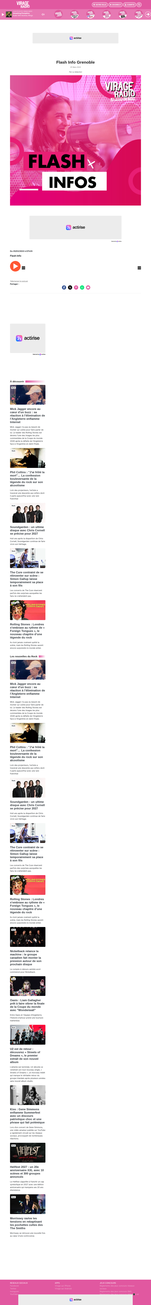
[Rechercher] (139, 4)
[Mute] (43, 14)
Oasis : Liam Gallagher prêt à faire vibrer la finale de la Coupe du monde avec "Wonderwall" (27, 1005)
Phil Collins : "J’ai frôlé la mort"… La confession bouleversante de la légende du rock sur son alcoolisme (27, 479)
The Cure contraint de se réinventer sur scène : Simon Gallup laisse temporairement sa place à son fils (26, 579)
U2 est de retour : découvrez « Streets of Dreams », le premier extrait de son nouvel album (25, 1055)
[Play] (3, 14)
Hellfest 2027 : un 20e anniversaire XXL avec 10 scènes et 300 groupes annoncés (27, 1171)
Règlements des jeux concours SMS (116, 1291)
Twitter (13, 1288)
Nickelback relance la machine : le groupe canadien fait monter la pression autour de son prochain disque (26, 958)
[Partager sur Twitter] (69, 288)
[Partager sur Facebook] (63, 288)
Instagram (14, 1291)
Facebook (14, 1286)
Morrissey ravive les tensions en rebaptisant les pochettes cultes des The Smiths (26, 1223)
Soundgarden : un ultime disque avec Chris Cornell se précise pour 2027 (27, 530)
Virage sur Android (63, 1288)
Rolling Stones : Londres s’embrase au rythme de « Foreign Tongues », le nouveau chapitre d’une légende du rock (27, 631)
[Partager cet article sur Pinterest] (75, 288)
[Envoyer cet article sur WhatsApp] (81, 288)
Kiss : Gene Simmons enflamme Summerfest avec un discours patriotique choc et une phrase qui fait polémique (27, 1116)
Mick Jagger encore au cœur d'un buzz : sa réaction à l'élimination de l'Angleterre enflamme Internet (27, 415)
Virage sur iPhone (63, 1286)
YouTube (14, 1294)
